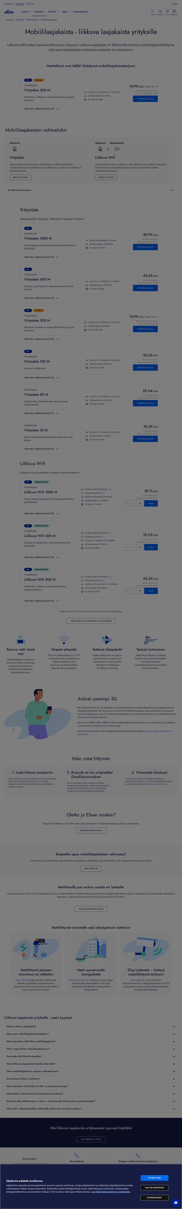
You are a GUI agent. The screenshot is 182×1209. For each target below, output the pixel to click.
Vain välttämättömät (154, 1187)
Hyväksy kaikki (154, 1178)
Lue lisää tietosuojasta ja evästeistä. (111, 1191)
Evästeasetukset (154, 1197)
